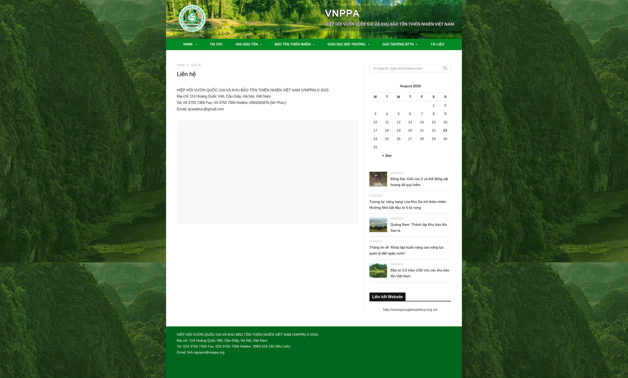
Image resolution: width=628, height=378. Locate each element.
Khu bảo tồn (247, 44)
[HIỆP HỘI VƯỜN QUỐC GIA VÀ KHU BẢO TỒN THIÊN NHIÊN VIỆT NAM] (201, 19)
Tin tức (216, 44)
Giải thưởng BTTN (398, 44)
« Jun (387, 155)
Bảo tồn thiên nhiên (293, 44)
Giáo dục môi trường (346, 44)
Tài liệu (437, 44)
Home (188, 44)
